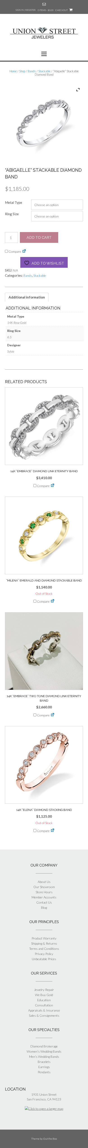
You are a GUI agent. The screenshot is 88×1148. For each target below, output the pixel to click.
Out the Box (50, 1138)
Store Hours (44, 892)
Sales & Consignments (44, 1015)
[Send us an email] (44, 4)
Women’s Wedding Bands (44, 1051)
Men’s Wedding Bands (44, 1056)
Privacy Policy (44, 954)
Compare (14, 251)
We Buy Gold (44, 995)
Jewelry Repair (44, 990)
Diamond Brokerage (44, 1046)
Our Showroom (44, 887)
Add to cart (39, 237)
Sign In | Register (26, 10)
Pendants (44, 1072)
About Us (44, 882)
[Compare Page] (24, 251)
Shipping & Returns (44, 943)
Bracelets (44, 1062)
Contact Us (44, 902)
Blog (44, 907)
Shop (22, 71)
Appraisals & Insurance (44, 1010)
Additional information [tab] (27, 297)
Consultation (44, 1005)
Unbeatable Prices (44, 959)
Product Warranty (44, 938)
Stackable (44, 71)
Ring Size (12, 214)
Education (44, 1000)
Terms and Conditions (44, 948)
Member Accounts (44, 897)
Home (13, 71)
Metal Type (13, 202)
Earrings (44, 1067)
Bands (32, 71)
